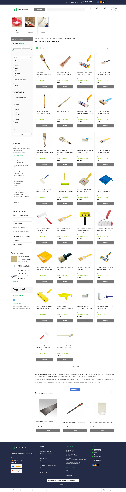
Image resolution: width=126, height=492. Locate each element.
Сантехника (42, 470)
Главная (37, 38)
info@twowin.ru (18, 303)
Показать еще (74, 366)
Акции (67, 453)
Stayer (16, 75)
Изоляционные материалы (46, 453)
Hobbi (16, 63)
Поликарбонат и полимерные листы (48, 465)
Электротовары (43, 472)
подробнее (74, 389)
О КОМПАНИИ (69, 446)
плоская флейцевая (19, 106)
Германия (17, 87)
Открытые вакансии (70, 454)
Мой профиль (69, 470)
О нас (67, 449)
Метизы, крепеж (43, 458)
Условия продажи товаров (72, 460)
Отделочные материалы (45, 451)
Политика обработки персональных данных (76, 459)
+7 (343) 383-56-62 (87, 1)
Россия (16, 82)
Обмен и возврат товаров (71, 455)
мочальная (17, 119)
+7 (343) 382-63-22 (97, 450)
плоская (17, 117)
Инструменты (44, 38)
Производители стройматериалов (73, 463)
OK (77, 480)
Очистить (21, 134)
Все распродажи (15, 281)
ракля (16, 122)
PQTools (17, 70)
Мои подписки (69, 475)
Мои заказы (68, 473)
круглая (17, 109)
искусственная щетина (20, 97)
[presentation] (109, 391)
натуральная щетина (20, 94)
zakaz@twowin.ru (97, 456)
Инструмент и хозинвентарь (56, 38)
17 (77, 371)
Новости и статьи (70, 457)
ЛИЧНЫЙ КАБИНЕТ (70, 467)
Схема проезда (69, 451)
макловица (17, 114)
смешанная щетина (19, 100)
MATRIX (16, 68)
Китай (16, 85)
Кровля (41, 456)
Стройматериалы (44, 449)
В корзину (44, 86)
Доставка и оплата (15, 457)
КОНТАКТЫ (94, 446)
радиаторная (18, 112)
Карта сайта (68, 458)
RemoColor (17, 73)
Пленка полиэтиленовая (45, 463)
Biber (16, 60)
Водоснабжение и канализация (47, 467)
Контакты (23, 457)
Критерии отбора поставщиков (73, 462)
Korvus (16, 65)
